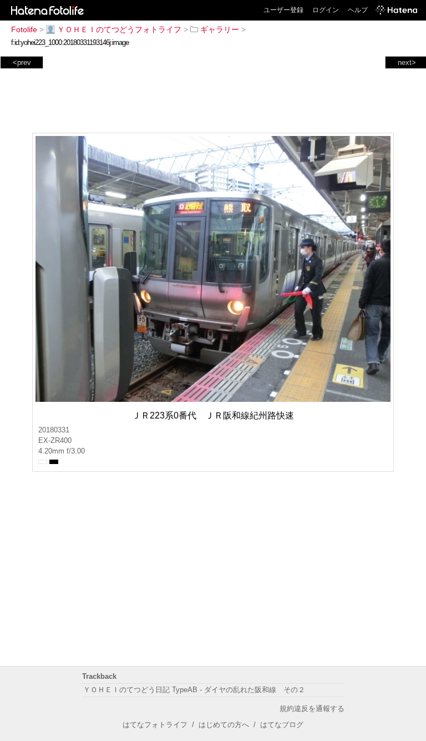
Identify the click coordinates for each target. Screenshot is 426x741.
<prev (22, 62)
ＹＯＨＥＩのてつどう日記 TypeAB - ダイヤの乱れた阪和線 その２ (194, 689)
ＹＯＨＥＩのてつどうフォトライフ (119, 29)
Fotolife (24, 29)
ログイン (325, 10)
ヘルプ (358, 10)
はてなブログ (281, 724)
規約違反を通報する (312, 708)
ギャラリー (219, 29)
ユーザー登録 (283, 10)
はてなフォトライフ (155, 724)
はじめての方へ (224, 724)
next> (407, 62)
